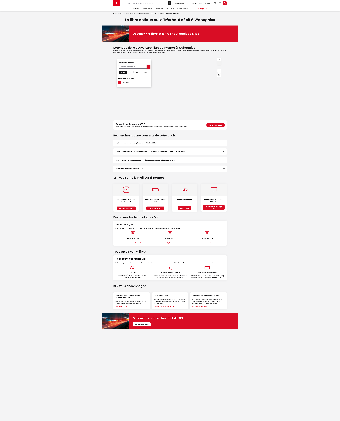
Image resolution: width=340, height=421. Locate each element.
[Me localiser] (219, 75)
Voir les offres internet (126, 208)
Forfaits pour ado (202, 9)
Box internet (135, 9)
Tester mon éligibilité (215, 125)
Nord (170, 13)
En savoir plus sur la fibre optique (132, 243)
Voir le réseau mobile (142, 324)
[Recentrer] (219, 71)
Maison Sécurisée (182, 9)
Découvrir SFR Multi (121, 306)
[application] (170, 87)
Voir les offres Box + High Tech (214, 207)
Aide (200, 3)
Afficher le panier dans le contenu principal (214, 3)
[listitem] (170, 143)
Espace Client (225, 3)
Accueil (115, 13)
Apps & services (179, 3)
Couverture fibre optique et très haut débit (146, 13)
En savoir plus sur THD (169, 243)
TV (192, 9)
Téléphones (159, 9)
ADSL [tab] (145, 72)
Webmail (219, 3)
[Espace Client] (224, 3)
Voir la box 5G (184, 208)
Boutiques (208, 3)
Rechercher (169, 3)
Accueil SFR (116, 3)
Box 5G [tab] (138, 72)
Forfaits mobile (147, 9)
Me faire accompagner (199, 306)
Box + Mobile (170, 9)
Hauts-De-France (163, 13)
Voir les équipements (155, 208)
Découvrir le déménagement (163, 306)
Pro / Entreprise (192, 3)
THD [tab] (130, 72)
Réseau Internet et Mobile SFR (126, 13)
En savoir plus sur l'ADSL (206, 243)
